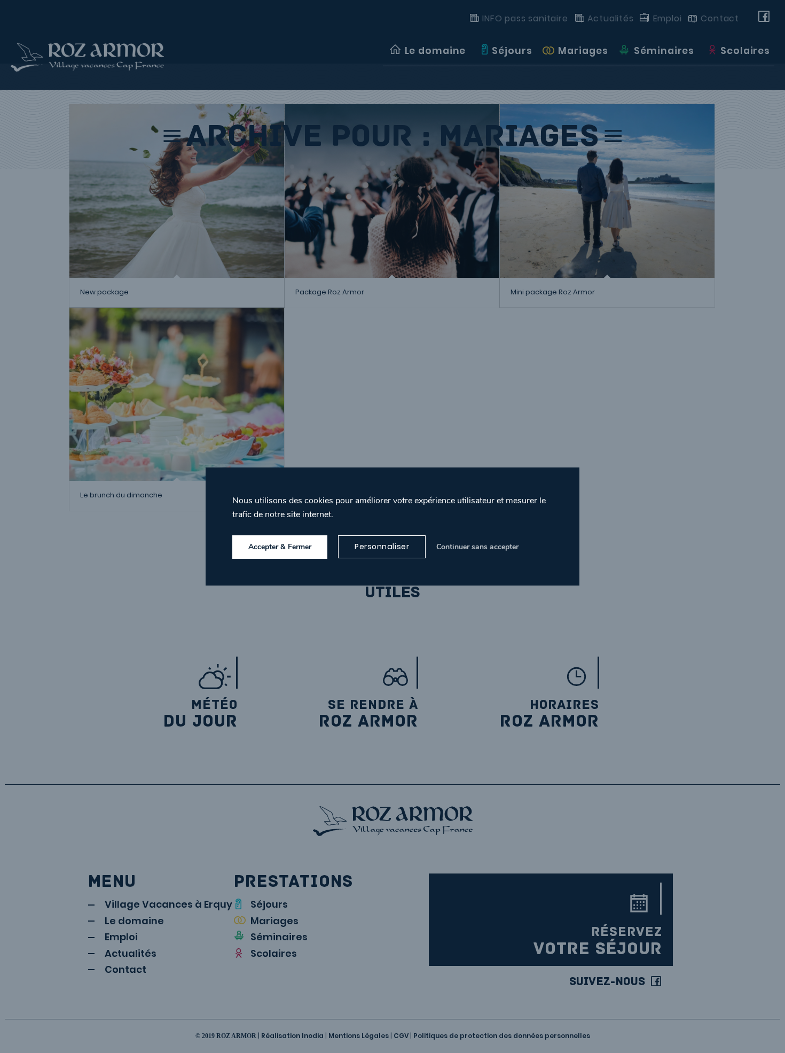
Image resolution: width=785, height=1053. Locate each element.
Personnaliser (382, 546)
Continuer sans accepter (477, 547)
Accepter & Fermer (279, 547)
